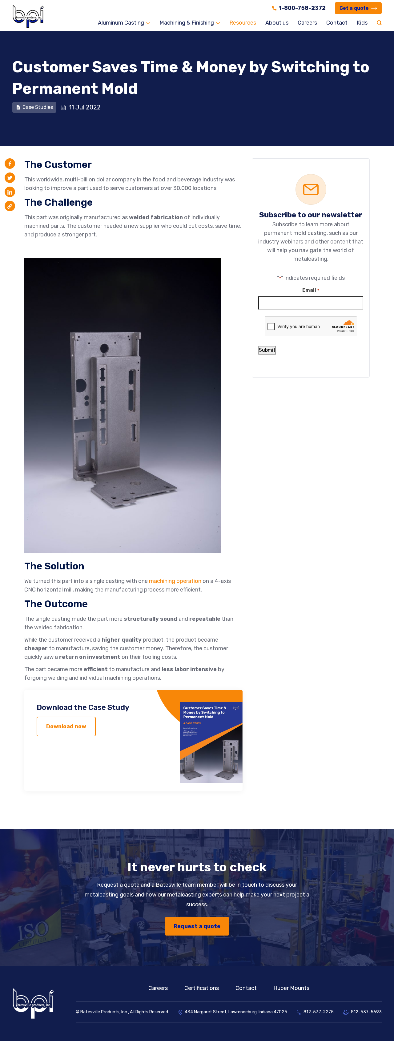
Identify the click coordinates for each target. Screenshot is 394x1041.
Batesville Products (99, 1012)
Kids (362, 22)
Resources (242, 22)
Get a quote (354, 8)
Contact (337, 22)
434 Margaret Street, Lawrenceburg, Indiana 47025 (236, 1012)
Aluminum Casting (121, 22)
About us (276, 22)
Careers (307, 22)
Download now (66, 726)
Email (310, 290)
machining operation (175, 581)
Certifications (201, 988)
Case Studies (37, 107)
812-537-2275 (319, 1012)
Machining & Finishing (186, 22)
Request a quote (197, 926)
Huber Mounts (291, 988)
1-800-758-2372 (302, 8)
